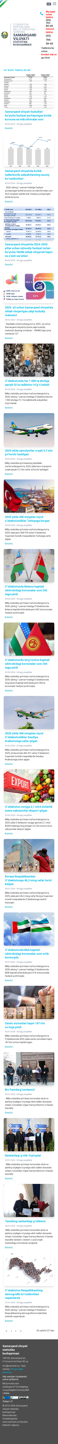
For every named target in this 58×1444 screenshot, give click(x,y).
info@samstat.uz (10, 1366)
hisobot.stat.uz (49, 54)
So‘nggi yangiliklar (24, 124)
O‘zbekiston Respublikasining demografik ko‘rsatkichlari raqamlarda (24, 1294)
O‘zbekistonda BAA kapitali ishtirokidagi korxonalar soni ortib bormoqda (27, 953)
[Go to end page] (21, 1331)
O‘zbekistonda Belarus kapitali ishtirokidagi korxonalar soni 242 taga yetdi (26, 590)
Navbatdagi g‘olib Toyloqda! (23, 1155)
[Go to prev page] (11, 1331)
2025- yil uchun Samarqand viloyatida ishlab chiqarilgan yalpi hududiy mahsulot (29, 311)
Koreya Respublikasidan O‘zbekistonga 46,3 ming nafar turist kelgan (28, 880)
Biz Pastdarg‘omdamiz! (20, 1089)
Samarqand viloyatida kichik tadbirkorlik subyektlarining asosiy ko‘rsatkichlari (27, 174)
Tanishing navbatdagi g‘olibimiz (25, 1221)
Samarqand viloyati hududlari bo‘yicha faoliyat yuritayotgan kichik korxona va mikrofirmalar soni (28, 115)
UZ (48, 4)
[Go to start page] (6, 1331)
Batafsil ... (9, 128)
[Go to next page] (16, 1331)
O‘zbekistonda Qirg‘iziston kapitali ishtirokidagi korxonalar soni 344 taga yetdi (27, 663)
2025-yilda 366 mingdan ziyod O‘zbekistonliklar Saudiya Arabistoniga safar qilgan (24, 737)
